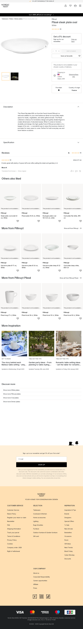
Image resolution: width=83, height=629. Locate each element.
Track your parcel (13, 532)
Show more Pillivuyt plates (12, 394)
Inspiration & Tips (70, 510)
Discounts (67, 558)
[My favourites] (70, 5)
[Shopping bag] (75, 5)
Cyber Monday (69, 555)
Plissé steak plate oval (30, 19)
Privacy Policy (12, 540)
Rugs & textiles (38, 525)
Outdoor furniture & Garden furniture (45, 532)
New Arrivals (68, 529)
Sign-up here (74, 40)
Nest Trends (68, 547)
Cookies (10, 544)
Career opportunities (40, 580)
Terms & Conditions (13, 536)
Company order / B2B (14, 547)
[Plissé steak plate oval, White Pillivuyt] (24, 46)
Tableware (5, 19)
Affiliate (35, 584)
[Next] (46, 46)
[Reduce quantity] (53, 51)
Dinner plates (18, 19)
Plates (11, 19)
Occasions (67, 536)
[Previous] (4, 46)
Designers (67, 517)
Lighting (35, 521)
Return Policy (11, 514)
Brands (66, 514)
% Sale (66, 525)
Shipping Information (14, 529)
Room (66, 540)
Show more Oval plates (11, 398)
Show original (22, 171)
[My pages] (65, 5)
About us (36, 573)
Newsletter (10, 521)
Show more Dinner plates (11, 401)
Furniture (36, 529)
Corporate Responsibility (41, 577)
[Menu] (80, 5)
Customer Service (13, 510)
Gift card (36, 536)
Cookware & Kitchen (40, 514)
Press (35, 588)
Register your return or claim (16, 517)
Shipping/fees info (73, 75)
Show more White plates (11, 390)
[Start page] (5, 5)
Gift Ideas (67, 544)
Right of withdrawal (13, 551)
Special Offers (69, 521)
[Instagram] (41, 596)
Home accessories (39, 517)
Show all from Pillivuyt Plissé (69, 278)
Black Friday (68, 551)
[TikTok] (48, 596)
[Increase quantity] (58, 51)
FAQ (8, 525)
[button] (56, 29)
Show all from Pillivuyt (71, 228)
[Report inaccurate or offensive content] (80, 171)
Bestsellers (68, 532)
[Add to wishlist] (17, 221)
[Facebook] (34, 596)
